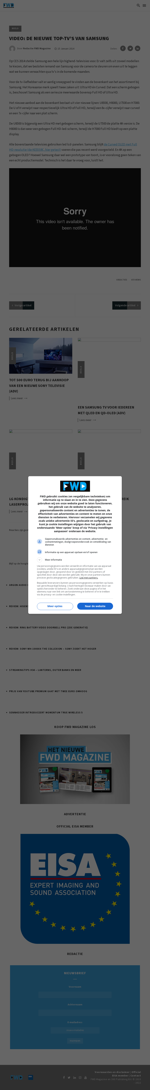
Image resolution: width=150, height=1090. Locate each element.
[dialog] (75, 545)
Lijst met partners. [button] (88, 577)
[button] (75, 559)
